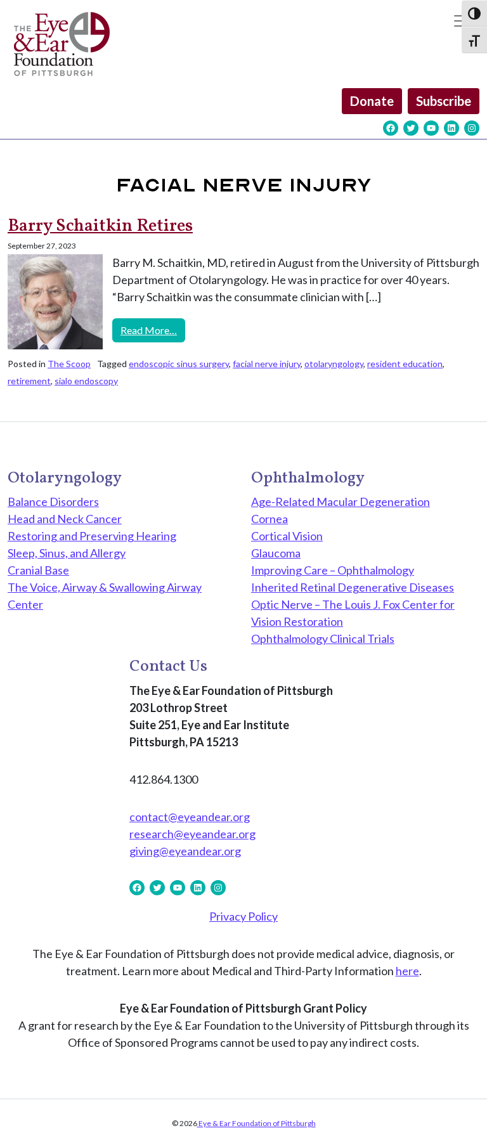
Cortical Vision (287, 536)
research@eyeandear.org (192, 834)
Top (457, 1117)
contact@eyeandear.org (189, 817)
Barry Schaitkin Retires (100, 226)
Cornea (269, 519)
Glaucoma (276, 553)
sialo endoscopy (86, 380)
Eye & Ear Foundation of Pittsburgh (256, 1123)
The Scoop (69, 363)
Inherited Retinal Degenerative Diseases (352, 587)
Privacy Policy (243, 916)
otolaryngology (333, 363)
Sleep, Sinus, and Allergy (67, 553)
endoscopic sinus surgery (179, 363)
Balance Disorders (53, 502)
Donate (372, 100)
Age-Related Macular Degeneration (340, 502)
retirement (29, 380)
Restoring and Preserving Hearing (92, 536)
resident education (405, 363)
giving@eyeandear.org (185, 851)
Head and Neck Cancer (65, 519)
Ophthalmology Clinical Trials (322, 638)
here (407, 971)
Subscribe (443, 100)
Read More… (152, 329)
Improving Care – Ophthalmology (332, 570)
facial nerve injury (267, 363)
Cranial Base (38, 570)
